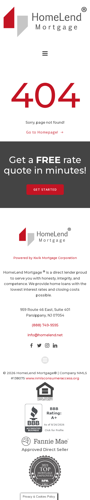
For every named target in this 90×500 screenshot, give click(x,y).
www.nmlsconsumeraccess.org (52, 378)
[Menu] (45, 53)
